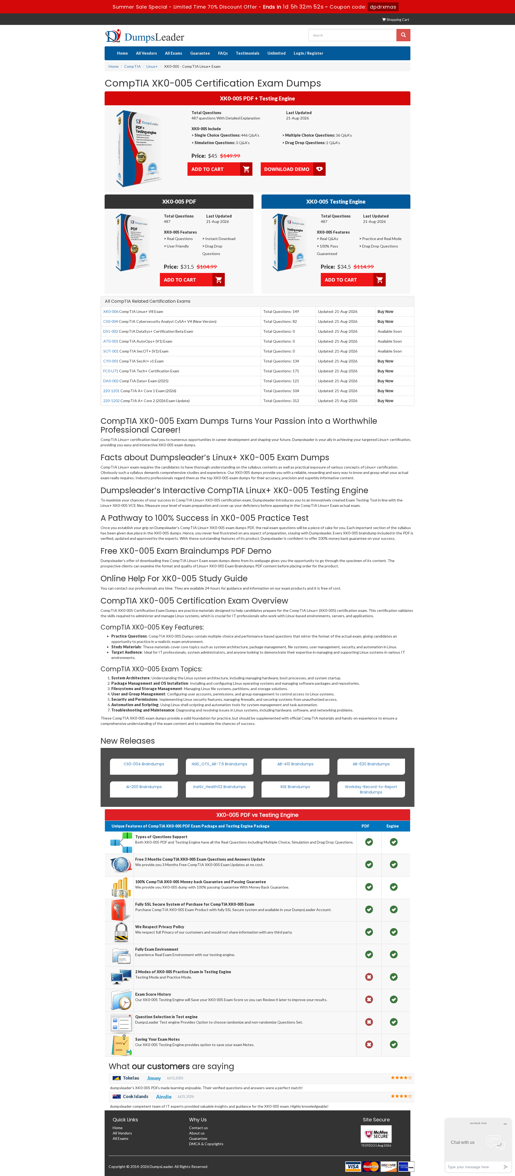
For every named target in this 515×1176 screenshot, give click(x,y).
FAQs (223, 53)
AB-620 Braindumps (371, 764)
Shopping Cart (397, 19)
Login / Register (308, 53)
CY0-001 (110, 361)
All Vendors (146, 53)
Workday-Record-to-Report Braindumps (371, 789)
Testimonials (247, 53)
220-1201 (111, 390)
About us (197, 1133)
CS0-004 (110, 321)
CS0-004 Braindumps (144, 764)
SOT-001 (111, 351)
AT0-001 (110, 341)
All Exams (173, 53)
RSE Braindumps (295, 786)
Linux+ (152, 66)
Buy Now (385, 311)
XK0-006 (110, 311)
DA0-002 (111, 381)
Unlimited (276, 53)
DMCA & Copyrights (206, 1143)
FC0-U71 (110, 371)
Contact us (198, 1127)
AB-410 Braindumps (295, 764)
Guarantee (200, 53)
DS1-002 (110, 331)
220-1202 (111, 400)
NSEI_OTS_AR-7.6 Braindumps (219, 764)
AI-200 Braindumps (144, 786)
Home (122, 53)
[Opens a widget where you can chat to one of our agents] (478, 1145)
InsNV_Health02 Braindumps (219, 786)
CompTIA (132, 66)
